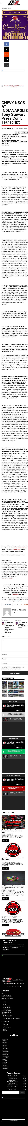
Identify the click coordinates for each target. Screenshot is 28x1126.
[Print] (6, 65)
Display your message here (13, 1120)
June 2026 (4, 1042)
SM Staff (3, 834)
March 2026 (4, 1046)
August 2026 (5, 1039)
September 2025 (5, 1056)
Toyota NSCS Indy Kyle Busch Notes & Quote (23, 625)
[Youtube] (24, 132)
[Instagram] (22, 132)
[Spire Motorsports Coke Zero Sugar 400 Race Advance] (13, 850)
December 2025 (5, 1051)
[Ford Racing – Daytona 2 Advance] (13, 908)
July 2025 (4, 1059)
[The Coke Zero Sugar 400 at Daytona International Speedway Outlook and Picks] (13, 822)
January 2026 (5, 1050)
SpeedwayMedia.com (17, 601)
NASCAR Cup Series (6, 8)
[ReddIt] (6, 54)
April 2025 (4, 1063)
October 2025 (5, 1054)
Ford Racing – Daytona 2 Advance (11, 916)
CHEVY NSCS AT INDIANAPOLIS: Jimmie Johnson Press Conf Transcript (9, 627)
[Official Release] (7, 612)
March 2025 (4, 1065)
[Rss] (18, 987)
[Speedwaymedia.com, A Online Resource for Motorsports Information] (14, 3)
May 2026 (4, 1043)
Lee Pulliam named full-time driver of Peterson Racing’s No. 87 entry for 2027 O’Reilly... (13, 887)
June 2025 (4, 1060)
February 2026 (5, 1048)
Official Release (7, 128)
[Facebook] (6, 44)
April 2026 (4, 1045)
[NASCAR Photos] (21, 987)
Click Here (15, 594)
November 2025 (5, 1053)
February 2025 (5, 1067)
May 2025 (4, 1062)
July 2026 (4, 1040)
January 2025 (5, 1068)
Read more (5, 840)
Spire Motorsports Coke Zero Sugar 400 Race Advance (13, 858)
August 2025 (5, 1057)
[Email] (6, 59)
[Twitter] (19, 132)
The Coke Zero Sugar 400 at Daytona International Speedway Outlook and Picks (12, 831)
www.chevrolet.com (8, 578)
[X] (6, 49)
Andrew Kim (4, 890)
